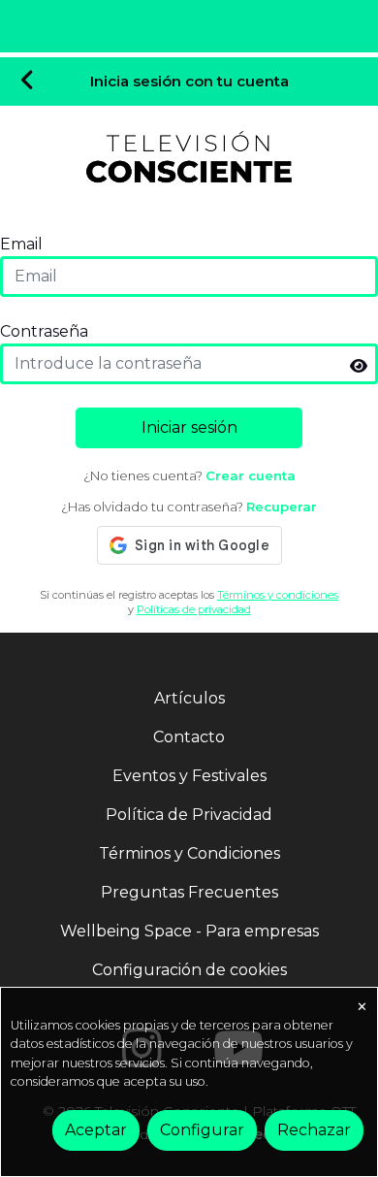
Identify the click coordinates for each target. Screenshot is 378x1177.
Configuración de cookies (189, 970)
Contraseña (44, 331)
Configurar (202, 1130)
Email (21, 244)
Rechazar (314, 1130)
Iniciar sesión (189, 427)
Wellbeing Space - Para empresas (189, 931)
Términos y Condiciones (189, 853)
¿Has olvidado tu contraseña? (189, 506)
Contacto (189, 737)
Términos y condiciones (277, 595)
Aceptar (96, 1130)
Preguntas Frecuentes (189, 892)
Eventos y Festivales (189, 776)
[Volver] (28, 81)
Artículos (189, 698)
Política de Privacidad (189, 814)
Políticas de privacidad (194, 609)
